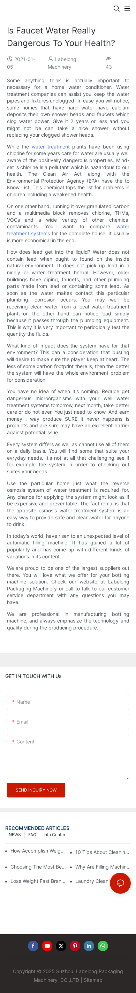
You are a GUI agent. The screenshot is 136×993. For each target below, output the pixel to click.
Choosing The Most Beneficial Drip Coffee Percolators (38, 867)
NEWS (15, 834)
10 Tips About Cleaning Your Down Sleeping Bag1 (103, 852)
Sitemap (93, 980)
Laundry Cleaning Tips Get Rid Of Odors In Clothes (103, 881)
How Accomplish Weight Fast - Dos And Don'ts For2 (38, 851)
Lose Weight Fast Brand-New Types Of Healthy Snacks (38, 881)
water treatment (51, 147)
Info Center (54, 834)
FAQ (32, 834)
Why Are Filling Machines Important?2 (103, 867)
